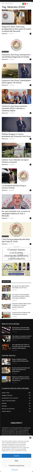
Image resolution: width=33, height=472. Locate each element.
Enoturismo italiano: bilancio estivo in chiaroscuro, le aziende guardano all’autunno (21, 305)
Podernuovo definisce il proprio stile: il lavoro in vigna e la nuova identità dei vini (20, 378)
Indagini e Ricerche (6, 103)
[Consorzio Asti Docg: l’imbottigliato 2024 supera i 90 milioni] (16, 70)
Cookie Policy (14, 469)
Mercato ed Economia (7, 77)
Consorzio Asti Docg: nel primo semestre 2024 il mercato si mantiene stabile (14, 108)
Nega (16, 461)
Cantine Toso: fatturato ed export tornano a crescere (15, 161)
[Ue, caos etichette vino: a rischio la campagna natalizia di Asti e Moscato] (16, 201)
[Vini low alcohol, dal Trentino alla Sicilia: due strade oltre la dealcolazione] (6, 370)
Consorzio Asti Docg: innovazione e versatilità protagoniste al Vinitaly (16, 56)
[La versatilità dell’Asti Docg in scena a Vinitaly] (16, 175)
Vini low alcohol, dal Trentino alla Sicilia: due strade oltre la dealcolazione (21, 369)
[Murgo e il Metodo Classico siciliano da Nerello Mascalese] (6, 361)
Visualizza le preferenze (16, 465)
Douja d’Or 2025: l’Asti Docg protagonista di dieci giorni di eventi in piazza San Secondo (16, 29)
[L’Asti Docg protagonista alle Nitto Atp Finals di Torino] (16, 229)
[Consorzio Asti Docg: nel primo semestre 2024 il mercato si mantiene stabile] (16, 96)
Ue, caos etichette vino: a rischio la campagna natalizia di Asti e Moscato (16, 213)
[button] (30, 438)
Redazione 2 (5, 85)
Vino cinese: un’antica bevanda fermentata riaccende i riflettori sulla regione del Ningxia (20, 296)
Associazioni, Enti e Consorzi (8, 23)
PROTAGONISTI (5, 131)
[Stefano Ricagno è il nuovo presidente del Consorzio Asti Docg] (16, 124)
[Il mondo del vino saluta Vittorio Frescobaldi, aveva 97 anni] (6, 288)
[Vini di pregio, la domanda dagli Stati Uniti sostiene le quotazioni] (6, 330)
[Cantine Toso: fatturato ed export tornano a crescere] (16, 150)
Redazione (4, 33)
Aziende (4, 156)
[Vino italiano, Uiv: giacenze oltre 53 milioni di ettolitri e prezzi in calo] (6, 338)
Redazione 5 (5, 59)
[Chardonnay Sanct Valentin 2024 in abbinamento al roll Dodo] (6, 315)
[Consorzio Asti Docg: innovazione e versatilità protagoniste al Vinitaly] (16, 45)
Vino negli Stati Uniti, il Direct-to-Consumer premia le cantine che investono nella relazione (21, 346)
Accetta (16, 456)
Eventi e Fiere (5, 51)
